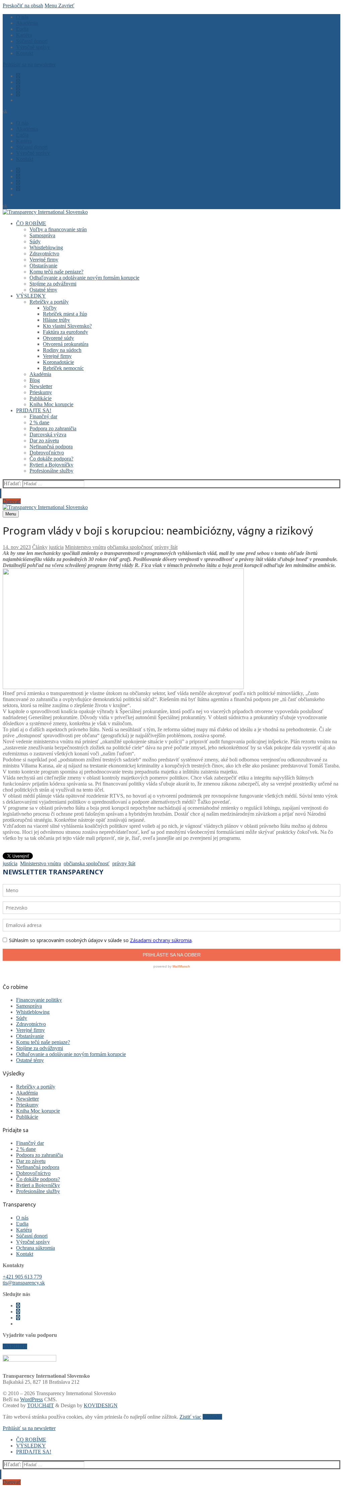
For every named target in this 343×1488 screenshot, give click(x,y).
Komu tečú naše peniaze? (43, 1042)
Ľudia (22, 1224)
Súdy (21, 1018)
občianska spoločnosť (130, 547)
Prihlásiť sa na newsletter (29, 64)
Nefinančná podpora (37, 1167)
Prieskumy (27, 1105)
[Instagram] (18, 82)
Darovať (12, 501)
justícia (56, 547)
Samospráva (29, 1006)
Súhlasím (212, 1417)
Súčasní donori (32, 1236)
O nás (22, 1218)
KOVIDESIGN (101, 1405)
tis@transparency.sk (24, 1283)
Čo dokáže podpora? (38, 1179)
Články (40, 547)
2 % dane (26, 1149)
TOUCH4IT (40, 1405)
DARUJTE (15, 1346)
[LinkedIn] (18, 94)
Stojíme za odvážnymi (39, 1048)
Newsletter (27, 1099)
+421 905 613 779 (22, 1277)
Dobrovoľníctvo (33, 1173)
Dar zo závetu (31, 1161)
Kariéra (24, 1230)
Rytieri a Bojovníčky (38, 1185)
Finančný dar (30, 1143)
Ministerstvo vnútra (85, 547)
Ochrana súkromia (35, 1248)
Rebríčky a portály (35, 1087)
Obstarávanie (30, 1036)
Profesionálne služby (38, 1191)
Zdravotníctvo (31, 1024)
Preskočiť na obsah (23, 5)
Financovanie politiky (39, 1000)
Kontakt (24, 1254)
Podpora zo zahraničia (39, 1155)
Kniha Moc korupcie (38, 1111)
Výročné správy (33, 1242)
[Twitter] (18, 88)
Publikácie (27, 1117)
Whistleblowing (33, 1012)
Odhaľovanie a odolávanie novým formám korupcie (71, 1054)
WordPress (31, 1399)
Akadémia (27, 1093)
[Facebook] (18, 76)
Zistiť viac (190, 1417)
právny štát (166, 547)
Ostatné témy (30, 1060)
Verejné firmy (30, 1030)
